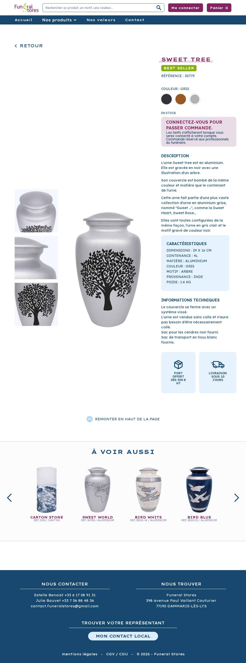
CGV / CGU (117, 654)
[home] (27, 7)
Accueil (23, 20)
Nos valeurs (101, 20)
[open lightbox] (108, 258)
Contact (134, 20)
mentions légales (79, 654)
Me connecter (186, 8)
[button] (219, 7)
